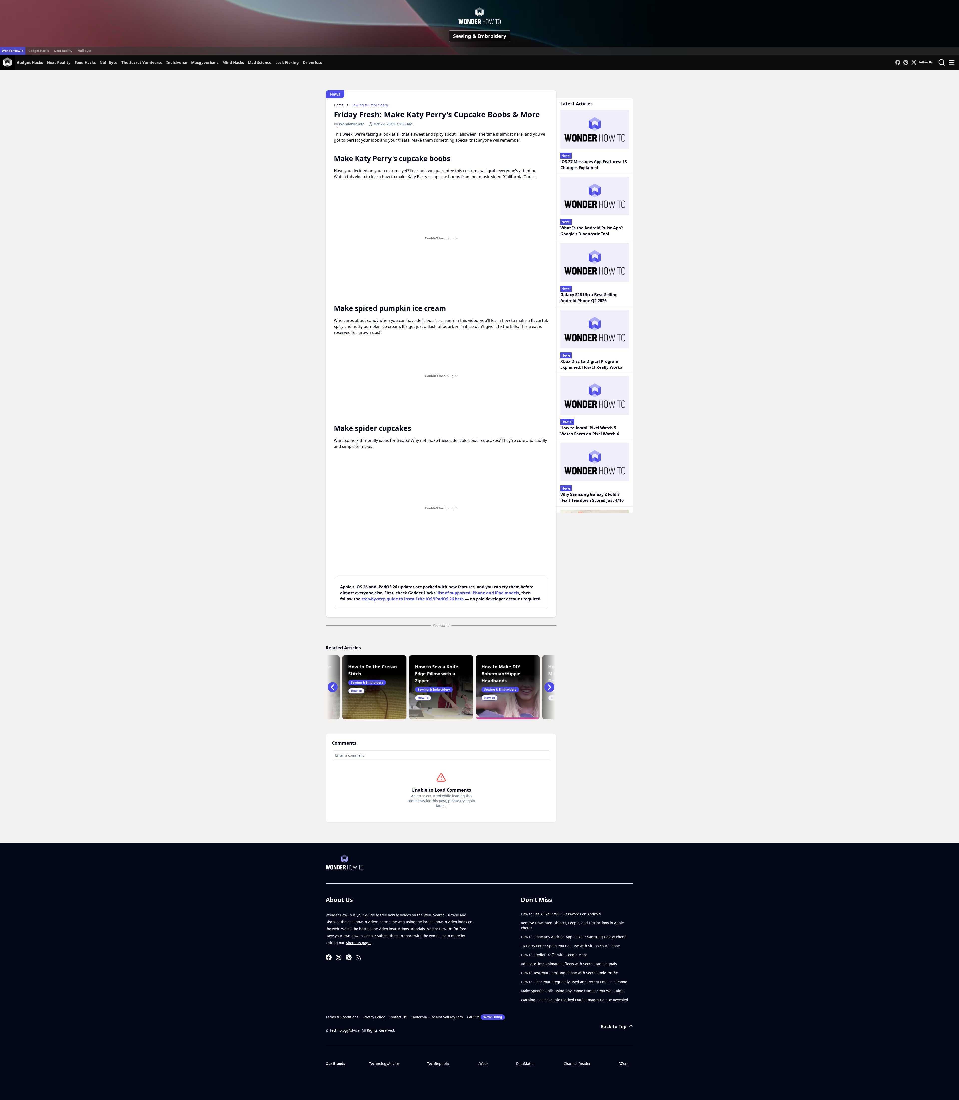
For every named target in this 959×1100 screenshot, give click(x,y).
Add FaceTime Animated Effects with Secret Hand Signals (569, 963)
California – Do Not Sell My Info (437, 1017)
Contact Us (398, 1017)
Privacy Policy (373, 1017)
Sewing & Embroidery (479, 36)
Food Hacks (85, 62)
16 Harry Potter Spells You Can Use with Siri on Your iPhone (570, 945)
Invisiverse (176, 62)
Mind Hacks (233, 62)
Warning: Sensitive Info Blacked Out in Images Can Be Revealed (574, 999)
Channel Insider (577, 1063)
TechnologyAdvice (384, 1063)
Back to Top (613, 1026)
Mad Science (259, 62)
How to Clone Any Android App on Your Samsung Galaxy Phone (573, 936)
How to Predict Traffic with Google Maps (554, 954)
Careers (484, 1016)
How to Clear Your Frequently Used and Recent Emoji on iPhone (574, 981)
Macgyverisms (204, 62)
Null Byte (84, 51)
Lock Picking (287, 62)
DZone (624, 1063)
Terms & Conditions (342, 1017)
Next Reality (63, 51)
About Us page (358, 942)
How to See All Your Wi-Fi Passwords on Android (561, 914)
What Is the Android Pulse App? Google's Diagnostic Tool (591, 231)
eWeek (483, 1063)
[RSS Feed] (359, 957)
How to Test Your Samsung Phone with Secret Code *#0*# (569, 972)
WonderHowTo (12, 51)
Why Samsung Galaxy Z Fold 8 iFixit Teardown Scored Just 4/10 (592, 497)
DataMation (526, 1063)
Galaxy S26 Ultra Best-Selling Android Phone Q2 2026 (589, 297)
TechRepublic (438, 1063)
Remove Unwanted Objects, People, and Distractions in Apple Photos (572, 925)
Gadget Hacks (38, 51)
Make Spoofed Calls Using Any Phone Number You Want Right (573, 990)
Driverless (312, 62)
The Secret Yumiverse (141, 62)
